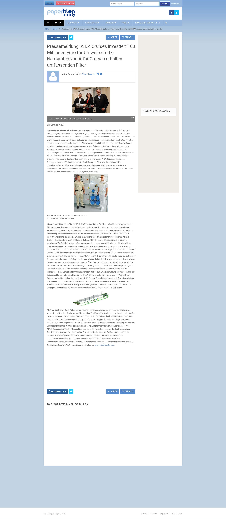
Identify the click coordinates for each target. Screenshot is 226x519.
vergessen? (175, 3)
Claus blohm (88, 74)
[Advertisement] (122, 12)
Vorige (113, 37)
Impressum (164, 514)
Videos (125, 22)
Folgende (126, 37)
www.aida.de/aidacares (104, 345)
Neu (57, 22)
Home (49, 3)
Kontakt (144, 514)
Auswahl (72, 22)
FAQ (173, 514)
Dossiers (110, 22)
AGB (180, 514)
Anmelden (165, 3)
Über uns (154, 514)
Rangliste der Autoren (147, 22)
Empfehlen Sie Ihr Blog (65, 3)
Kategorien (91, 22)
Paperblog (48, 514)
